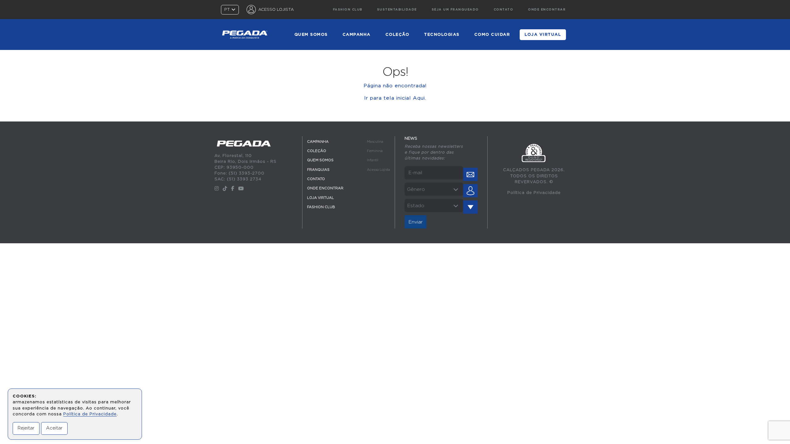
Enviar (415, 222)
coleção (397, 35)
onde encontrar (547, 9)
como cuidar (492, 35)
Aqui (419, 98)
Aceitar (54, 428)
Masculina (375, 141)
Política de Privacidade (534, 193)
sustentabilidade (397, 9)
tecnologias (441, 35)
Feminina (375, 151)
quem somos (311, 35)
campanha (357, 35)
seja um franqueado (455, 9)
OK (470, 174)
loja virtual (543, 35)
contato (504, 9)
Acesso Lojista (378, 169)
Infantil (372, 160)
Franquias (318, 169)
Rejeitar (26, 428)
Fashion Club (347, 9)
